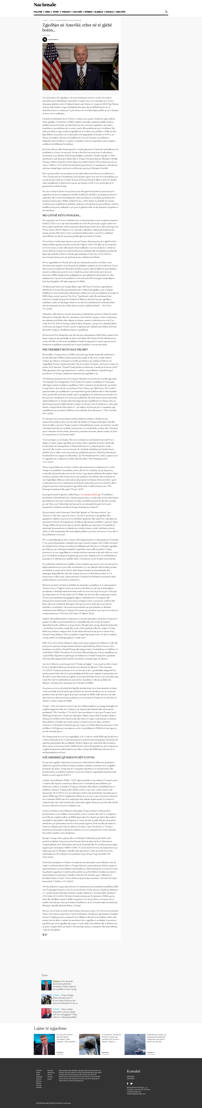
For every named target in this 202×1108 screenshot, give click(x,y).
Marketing (50, 1072)
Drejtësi (120, 12)
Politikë (38, 12)
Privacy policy (50, 1078)
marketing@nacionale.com (136, 1094)
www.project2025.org (90, 495)
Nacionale (45, 20)
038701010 (130, 1076)
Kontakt (50, 1070)
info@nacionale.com (134, 1092)
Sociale (110, 12)
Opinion (88, 12)
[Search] (166, 12)
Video (47, 12)
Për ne (49, 1075)
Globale (98, 12)
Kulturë (77, 12)
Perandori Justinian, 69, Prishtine (138, 1089)
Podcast (66, 12)
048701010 (130, 1078)
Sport (56, 12)
